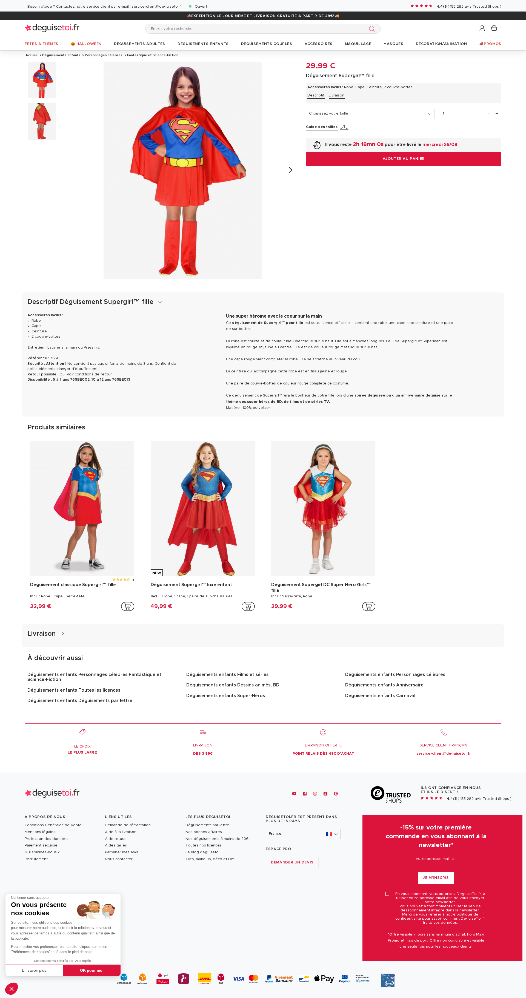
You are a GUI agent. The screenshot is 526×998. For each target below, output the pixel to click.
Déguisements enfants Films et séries (227, 674)
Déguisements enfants (61, 55)
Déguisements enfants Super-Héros (225, 696)
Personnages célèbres (103, 55)
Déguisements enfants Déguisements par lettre (79, 700)
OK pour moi (92, 970)
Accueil (31, 55)
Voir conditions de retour (89, 374)
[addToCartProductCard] (127, 606)
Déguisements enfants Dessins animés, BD (232, 685)
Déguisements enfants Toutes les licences (73, 690)
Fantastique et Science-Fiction (152, 55)
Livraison (336, 95)
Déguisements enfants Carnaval (380, 696)
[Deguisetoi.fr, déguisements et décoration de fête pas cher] (52, 28)
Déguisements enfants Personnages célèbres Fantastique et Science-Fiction (94, 677)
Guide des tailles (322, 127)
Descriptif (315, 95)
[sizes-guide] (344, 127)
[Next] (290, 170)
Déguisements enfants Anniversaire (384, 685)
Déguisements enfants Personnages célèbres (395, 674)
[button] (11, 988)
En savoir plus (34, 970)
